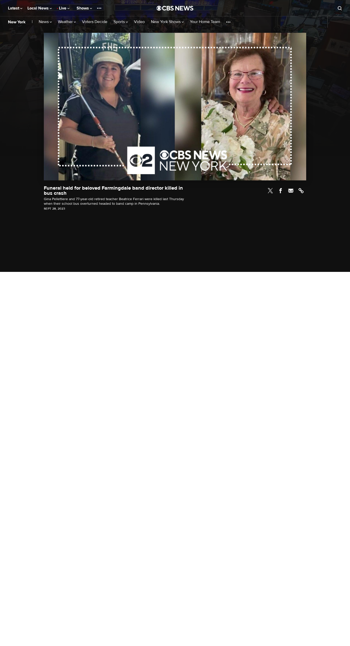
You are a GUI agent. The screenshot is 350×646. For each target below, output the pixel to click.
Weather (66, 21)
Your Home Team (205, 21)
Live (63, 8)
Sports (120, 21)
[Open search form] (339, 8)
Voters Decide (94, 21)
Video (139, 21)
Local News (38, 8)
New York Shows (166, 21)
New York (17, 22)
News (44, 21)
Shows (83, 8)
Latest (14, 8)
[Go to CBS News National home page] (175, 8)
